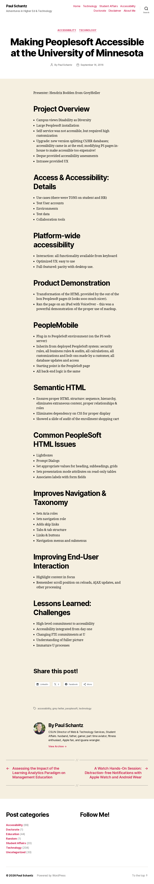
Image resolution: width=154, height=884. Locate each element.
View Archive (57, 746)
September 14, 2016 (92, 64)
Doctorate (100, 10)
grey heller (58, 708)
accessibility (44, 708)
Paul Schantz (16, 6)
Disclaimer (115, 10)
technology (85, 708)
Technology (90, 6)
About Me (130, 10)
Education (12, 834)
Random (11, 838)
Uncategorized (16, 852)
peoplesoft (71, 708)
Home (76, 6)
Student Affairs (108, 6)
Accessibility (128, 6)
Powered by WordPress (51, 875)
